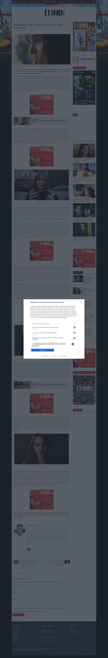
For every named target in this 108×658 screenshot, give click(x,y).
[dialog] (54, 329)
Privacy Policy (63, 355)
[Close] (81, 302)
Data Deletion (45, 355)
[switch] (74, 327)
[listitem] (54, 324)
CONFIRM (43, 350)
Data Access (54, 355)
